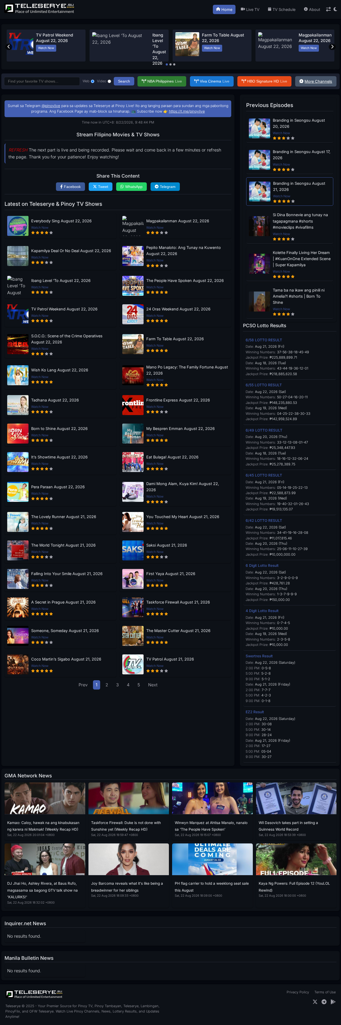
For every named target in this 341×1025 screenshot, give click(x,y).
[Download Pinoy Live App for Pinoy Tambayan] (333, 1002)
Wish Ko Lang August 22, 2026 (59, 370)
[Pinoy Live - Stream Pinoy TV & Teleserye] (39, 12)
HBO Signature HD (267, 81)
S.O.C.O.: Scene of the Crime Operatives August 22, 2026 (67, 339)
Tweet (103, 186)
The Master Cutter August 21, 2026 (178, 630)
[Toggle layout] (328, 9)
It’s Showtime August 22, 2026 (59, 457)
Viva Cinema (214, 81)
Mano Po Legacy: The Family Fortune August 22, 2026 (187, 370)
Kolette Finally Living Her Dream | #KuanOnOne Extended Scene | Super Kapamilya (302, 258)
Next (152, 684)
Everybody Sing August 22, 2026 (61, 221)
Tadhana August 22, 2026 (55, 400)
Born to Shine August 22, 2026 (59, 428)
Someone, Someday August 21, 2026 (65, 630)
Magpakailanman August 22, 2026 (177, 221)
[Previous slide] (8, 47)
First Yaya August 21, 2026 (170, 573)
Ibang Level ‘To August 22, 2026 (61, 280)
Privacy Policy (298, 992)
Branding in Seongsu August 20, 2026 (299, 123)
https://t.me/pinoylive (187, 111)
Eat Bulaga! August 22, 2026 (172, 457)
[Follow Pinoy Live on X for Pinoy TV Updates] (315, 1002)
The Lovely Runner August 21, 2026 (63, 516)
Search (124, 81)
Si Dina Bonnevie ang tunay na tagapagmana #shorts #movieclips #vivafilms (300, 220)
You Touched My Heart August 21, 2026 (182, 516)
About (314, 9)
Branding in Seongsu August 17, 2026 (301, 154)
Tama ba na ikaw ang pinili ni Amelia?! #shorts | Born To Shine (298, 296)
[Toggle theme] (335, 9)
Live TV (252, 9)
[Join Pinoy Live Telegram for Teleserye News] (324, 1002)
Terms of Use (325, 992)
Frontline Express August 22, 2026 (178, 400)
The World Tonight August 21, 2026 (63, 545)
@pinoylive (51, 106)
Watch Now (46, 48)
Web (86, 81)
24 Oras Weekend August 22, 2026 (178, 309)
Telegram (168, 186)
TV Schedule (284, 9)
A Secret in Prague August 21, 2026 (63, 602)
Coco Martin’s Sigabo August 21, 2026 (66, 659)
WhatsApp (134, 186)
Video (101, 81)
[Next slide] (332, 47)
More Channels (318, 81)
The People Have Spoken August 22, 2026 (185, 280)
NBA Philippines (164, 81)
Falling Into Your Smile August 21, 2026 (67, 573)
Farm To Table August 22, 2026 (175, 339)
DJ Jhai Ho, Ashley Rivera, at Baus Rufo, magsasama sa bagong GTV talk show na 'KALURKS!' (42, 890)
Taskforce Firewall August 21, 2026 (178, 602)
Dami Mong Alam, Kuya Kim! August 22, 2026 (182, 486)
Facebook (72, 186)
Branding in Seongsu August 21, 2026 (299, 186)
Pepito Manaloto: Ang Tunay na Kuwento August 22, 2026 (183, 250)
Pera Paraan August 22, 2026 (58, 487)
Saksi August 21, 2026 (166, 545)
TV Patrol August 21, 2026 (170, 659)
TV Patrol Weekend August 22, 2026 (64, 309)
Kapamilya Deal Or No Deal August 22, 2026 (71, 250)
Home (226, 9)
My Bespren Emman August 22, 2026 (180, 428)
